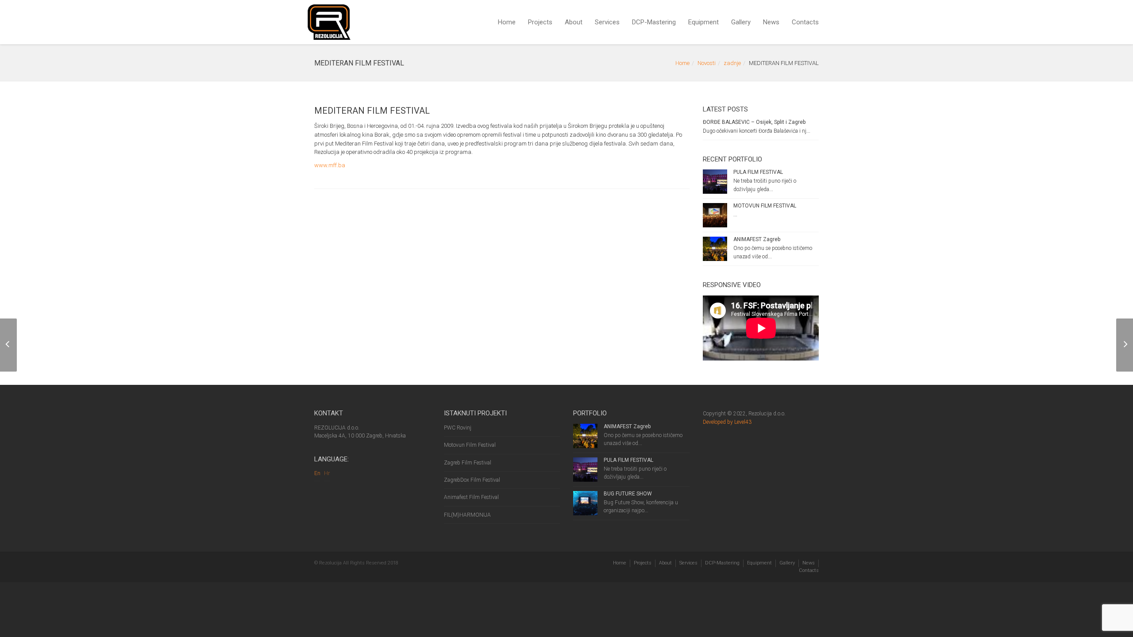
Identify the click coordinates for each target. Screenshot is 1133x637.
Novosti (707, 63)
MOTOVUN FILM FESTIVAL (764, 206)
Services (607, 22)
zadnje (732, 63)
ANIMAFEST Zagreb (756, 239)
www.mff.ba (329, 165)
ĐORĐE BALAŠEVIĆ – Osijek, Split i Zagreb (754, 122)
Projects (540, 22)
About (573, 22)
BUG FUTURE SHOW (628, 494)
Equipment (703, 22)
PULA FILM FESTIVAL (758, 172)
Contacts (805, 22)
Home (507, 22)
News (771, 22)
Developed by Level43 (727, 422)
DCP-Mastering (654, 22)
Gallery (741, 22)
